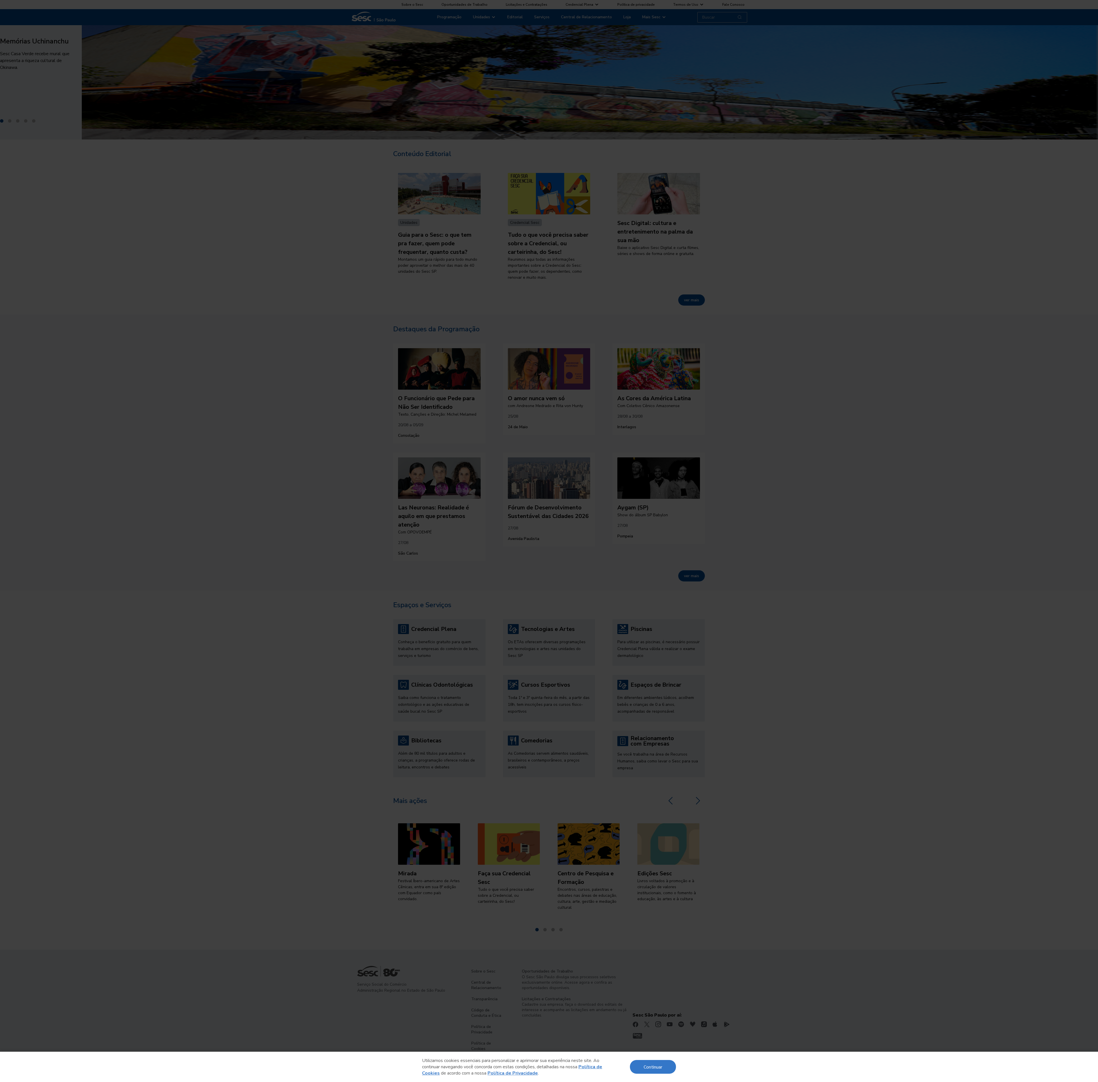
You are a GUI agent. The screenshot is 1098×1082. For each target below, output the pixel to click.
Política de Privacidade (513, 1073)
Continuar (653, 1067)
